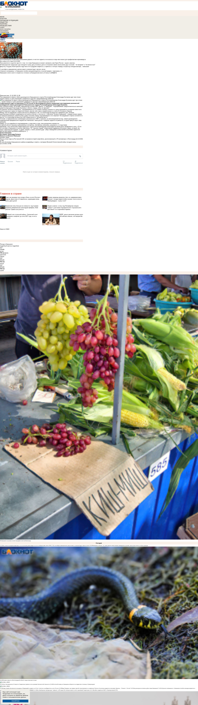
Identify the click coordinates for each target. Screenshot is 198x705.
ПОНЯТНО (15, 701)
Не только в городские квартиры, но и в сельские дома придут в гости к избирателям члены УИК (27, 545)
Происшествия (4, 95)
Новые (2, 161)
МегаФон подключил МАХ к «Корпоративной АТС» (105, 690)
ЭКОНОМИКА (4, 31)
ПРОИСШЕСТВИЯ (5, 25)
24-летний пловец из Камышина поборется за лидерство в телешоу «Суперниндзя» (74, 684)
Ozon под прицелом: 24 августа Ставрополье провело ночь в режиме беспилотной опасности (26, 684)
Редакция (3, 41)
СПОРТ (2, 27)
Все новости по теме (6, 61)
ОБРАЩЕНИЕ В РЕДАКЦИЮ (9, 20)
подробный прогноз (6, 246)
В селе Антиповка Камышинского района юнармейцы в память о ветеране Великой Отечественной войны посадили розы (38, 142)
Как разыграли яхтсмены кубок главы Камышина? (146, 688)
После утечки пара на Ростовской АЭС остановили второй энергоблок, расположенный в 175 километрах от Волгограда (37, 139)
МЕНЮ (2, 17)
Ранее (18, 161)
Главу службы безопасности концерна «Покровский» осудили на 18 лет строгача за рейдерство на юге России (31, 688)
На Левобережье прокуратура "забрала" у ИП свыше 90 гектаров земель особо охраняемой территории (63, 690)
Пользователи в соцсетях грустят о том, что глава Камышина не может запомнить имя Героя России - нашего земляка (37, 63)
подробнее (15, 246)
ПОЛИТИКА (3, 24)
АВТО (10, 36)
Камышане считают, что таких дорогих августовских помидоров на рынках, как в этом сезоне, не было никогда (120, 545)
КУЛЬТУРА (3, 18)
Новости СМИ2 (4, 229)
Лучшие (10, 161)
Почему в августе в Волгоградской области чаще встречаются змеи (20, 680)
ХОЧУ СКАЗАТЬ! (5, 29)
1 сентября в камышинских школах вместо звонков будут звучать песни (71, 545)
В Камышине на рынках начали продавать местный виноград (15, 540)
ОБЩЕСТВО (4, 22)
